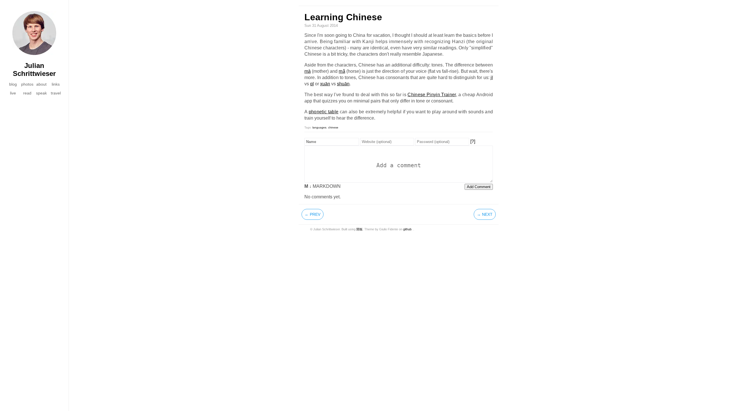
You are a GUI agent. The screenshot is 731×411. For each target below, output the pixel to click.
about (41, 84)
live (13, 93)
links (56, 84)
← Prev (312, 214)
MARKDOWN (322, 186)
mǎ (342, 71)
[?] (472, 141)
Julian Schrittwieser (34, 69)
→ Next (485, 214)
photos (27, 84)
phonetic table (324, 111)
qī (312, 83)
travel (56, 93)
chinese (333, 127)
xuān (325, 83)
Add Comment (479, 187)
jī (492, 77)
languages (319, 127)
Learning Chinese (343, 17)
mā (307, 71)
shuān (343, 83)
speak (41, 93)
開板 (359, 229)
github (407, 229)
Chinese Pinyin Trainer (431, 94)
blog (13, 84)
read (27, 93)
